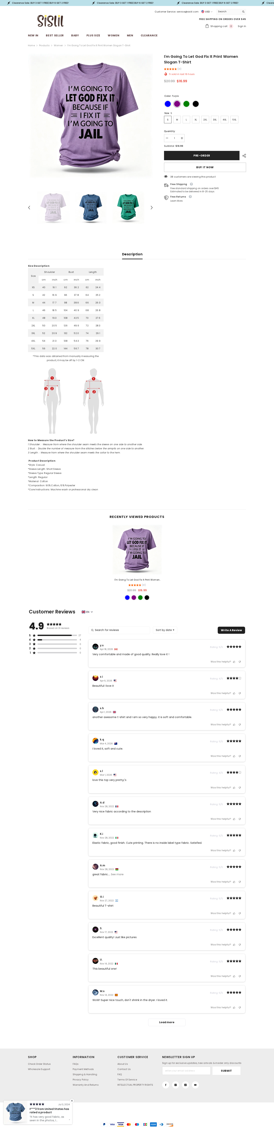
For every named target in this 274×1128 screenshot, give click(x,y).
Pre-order (202, 155)
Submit (226, 1071)
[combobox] (228, 11)
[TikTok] (185, 1084)
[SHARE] (243, 155)
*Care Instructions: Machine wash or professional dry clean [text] (63, 489)
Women (58, 45)
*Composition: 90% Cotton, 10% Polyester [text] (51, 485)
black (147, 597)
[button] (29, 207)
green (140, 597)
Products (44, 45)
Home (31, 45)
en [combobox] (87, 612)
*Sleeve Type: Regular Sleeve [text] (45, 473)
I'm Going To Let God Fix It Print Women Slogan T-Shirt (137, 580)
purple (134, 597)
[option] (90, 116)
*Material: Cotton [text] (38, 481)
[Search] (231, 12)
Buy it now (205, 167)
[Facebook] (165, 1084)
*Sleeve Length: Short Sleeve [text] (44, 469)
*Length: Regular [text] (38, 477)
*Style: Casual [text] (36, 464)
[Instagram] (175, 1084)
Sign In (242, 26)
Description (132, 254)
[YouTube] (195, 1084)
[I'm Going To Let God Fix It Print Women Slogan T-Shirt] (137, 550)
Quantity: (169, 131)
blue (127, 597)
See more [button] (117, 874)
